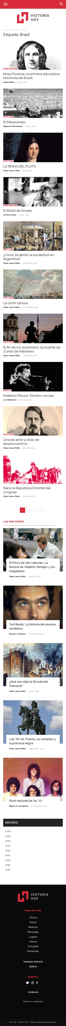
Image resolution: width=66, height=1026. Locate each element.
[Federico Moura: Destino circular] (33, 376)
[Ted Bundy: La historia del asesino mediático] (33, 607)
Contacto (33, 992)
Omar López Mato (11, 171)
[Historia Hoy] (33, 17)
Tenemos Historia (33, 961)
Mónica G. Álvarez (17, 634)
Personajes (10, 69)
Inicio (5, 30)
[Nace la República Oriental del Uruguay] (33, 469)
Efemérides (33, 951)
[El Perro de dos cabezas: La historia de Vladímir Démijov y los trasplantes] (33, 549)
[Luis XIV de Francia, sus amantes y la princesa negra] (33, 722)
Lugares (33, 937)
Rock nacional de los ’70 (25, 800)
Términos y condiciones (33, 1001)
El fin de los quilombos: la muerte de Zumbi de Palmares (31, 349)
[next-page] (42, 510)
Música (7, 390)
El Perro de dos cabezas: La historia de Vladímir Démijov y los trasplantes (32, 567)
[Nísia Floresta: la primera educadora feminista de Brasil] (33, 55)
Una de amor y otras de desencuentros (21, 442)
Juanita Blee (9, 82)
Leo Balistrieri (9, 400)
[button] (5, 4)
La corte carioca (15, 303)
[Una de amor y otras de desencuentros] (33, 421)
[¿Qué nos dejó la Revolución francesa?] (33, 664)
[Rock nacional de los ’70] (33, 779)
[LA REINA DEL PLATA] (33, 147)
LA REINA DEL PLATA (19, 166)
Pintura (33, 922)
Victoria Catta (9, 215)
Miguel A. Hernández (13, 126)
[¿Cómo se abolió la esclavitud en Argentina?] (33, 236)
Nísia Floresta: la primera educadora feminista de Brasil (31, 76)
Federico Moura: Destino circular (28, 396)
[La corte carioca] (33, 284)
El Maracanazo (14, 122)
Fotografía (33, 946)
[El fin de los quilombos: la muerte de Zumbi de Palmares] (33, 328)
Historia (8, 117)
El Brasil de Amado (17, 211)
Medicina (33, 927)
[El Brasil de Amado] (33, 191)
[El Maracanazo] (33, 103)
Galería (33, 966)
